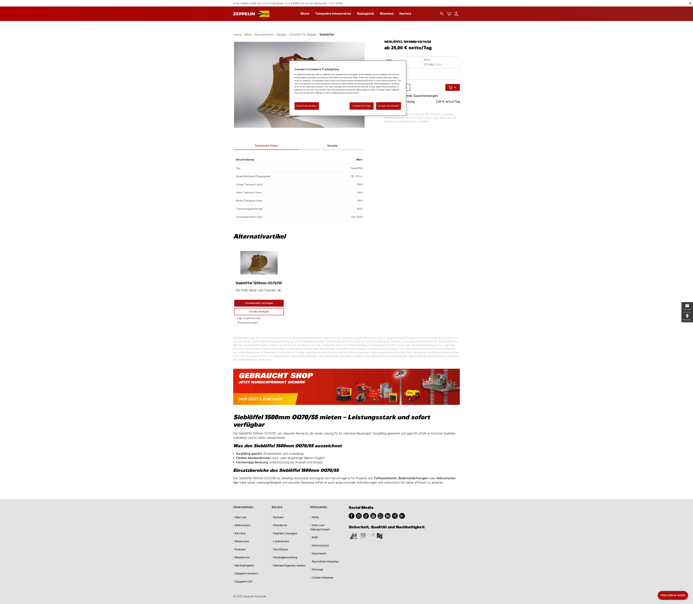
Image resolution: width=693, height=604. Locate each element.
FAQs (315, 517)
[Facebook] (351, 515)
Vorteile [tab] (332, 145)
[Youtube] (373, 515)
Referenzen (242, 525)
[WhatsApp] (380, 515)
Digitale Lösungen (285, 533)
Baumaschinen (264, 34)
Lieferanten (281, 541)
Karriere (405, 13)
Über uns (241, 517)
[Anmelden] (456, 13)
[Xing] (395, 515)
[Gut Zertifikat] (353, 535)
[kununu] (402, 515)
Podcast (240, 549)
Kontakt (278, 517)
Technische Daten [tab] (266, 145)
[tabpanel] (259, 287)
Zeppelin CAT (244, 581)
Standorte (280, 525)
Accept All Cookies (388, 106)
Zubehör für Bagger (303, 34)
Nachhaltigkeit (244, 565)
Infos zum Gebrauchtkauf (320, 527)
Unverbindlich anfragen (259, 303)
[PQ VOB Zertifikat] (363, 535)
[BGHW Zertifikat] (371, 535)
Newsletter (242, 557)
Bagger (282, 34)
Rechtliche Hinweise (325, 561)
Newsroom (242, 541)
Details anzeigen (259, 311)
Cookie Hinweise (323, 577)
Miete (248, 34)
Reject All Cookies (307, 106)
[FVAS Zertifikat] (380, 535)
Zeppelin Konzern (246, 573)
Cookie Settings (361, 106)
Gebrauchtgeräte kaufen (289, 565)
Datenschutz (320, 545)
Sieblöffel (327, 34)
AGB (315, 537)
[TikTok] (366, 515)
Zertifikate (280, 549)
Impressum (319, 553)
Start (389, 60)
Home (237, 34)
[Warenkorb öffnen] (449, 13)
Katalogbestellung (285, 557)
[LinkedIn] (388, 515)
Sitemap (317, 569)
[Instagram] (359, 515)
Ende (427, 60)
